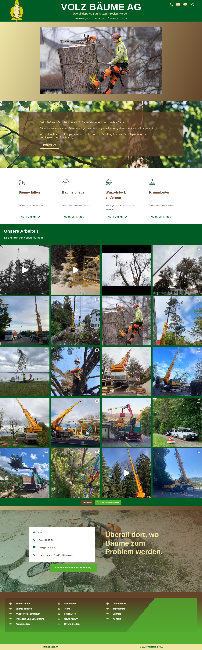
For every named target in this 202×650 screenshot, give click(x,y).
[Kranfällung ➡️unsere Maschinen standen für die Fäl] (177, 473)
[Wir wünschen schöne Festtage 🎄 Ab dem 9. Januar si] (24, 422)
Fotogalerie (70, 614)
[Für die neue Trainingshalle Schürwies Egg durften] (75, 422)
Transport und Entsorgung (30, 619)
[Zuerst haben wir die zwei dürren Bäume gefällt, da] (177, 270)
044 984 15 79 (46, 540)
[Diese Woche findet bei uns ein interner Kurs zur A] (177, 422)
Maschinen (70, 603)
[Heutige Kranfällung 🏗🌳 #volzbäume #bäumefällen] (177, 371)
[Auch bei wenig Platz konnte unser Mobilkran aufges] (177, 320)
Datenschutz (119, 603)
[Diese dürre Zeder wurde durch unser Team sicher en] (126, 371)
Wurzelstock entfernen (28, 614)
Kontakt (125, 18)
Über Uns (112, 18)
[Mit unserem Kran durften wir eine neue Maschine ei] (24, 320)
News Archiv (99, 18)
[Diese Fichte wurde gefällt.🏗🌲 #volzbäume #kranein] (75, 371)
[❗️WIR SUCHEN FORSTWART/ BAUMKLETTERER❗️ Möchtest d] (126, 270)
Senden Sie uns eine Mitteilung (73, 567)
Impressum (119, 608)
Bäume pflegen (24, 608)
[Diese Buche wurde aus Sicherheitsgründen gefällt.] (75, 320)
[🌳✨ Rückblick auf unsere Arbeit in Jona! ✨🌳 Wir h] (24, 270)
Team (67, 608)
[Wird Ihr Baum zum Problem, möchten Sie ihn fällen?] (126, 320)
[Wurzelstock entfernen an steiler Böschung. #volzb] (126, 422)
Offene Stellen (72, 624)
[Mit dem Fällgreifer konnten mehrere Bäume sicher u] (24, 473)
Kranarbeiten (23, 624)
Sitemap (117, 614)
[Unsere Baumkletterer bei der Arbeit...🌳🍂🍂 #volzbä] (75, 473)
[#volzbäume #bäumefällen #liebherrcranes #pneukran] (126, 473)
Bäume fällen (23, 603)
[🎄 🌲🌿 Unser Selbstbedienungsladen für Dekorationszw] (75, 270)
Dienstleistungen (81, 18)
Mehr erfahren (30, 217)
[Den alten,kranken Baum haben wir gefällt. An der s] (24, 371)
